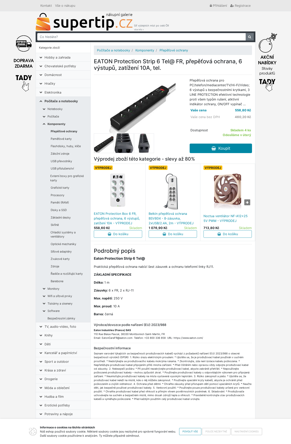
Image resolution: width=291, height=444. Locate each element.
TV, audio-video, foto (60, 327)
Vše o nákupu (65, 6)
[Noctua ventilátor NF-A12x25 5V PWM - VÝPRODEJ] (227, 191)
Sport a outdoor (57, 362)
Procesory (57, 195)
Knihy (49, 335)
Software (54, 310)
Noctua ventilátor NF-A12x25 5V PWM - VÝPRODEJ (226, 218)
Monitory (53, 288)
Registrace (242, 6)
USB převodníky (61, 161)
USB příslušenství (62, 168)
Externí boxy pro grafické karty (67, 178)
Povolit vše (190, 431)
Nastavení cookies (247, 431)
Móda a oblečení (57, 388)
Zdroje (55, 266)
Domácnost (53, 75)
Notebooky (55, 109)
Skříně (55, 224)
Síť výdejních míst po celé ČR (151, 27)
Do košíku (119, 234)
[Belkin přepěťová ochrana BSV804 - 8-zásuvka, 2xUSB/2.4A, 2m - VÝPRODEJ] (173, 191)
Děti (48, 344)
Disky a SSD (59, 210)
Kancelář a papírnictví (61, 353)
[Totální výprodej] (267, 61)
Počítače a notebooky (61, 101)
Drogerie (51, 379)
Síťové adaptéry (61, 251)
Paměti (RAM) (60, 202)
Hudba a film (54, 397)
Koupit (223, 148)
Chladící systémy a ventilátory (63, 234)
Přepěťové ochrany (64, 131)
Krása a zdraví (55, 370)
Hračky (50, 83)
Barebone (57, 281)
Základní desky (61, 217)
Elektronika (53, 92)
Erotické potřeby (57, 405)
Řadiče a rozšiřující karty (67, 273)
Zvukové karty (60, 258)
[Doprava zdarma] (24, 61)
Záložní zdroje (60, 153)
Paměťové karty (61, 138)
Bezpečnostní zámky (61, 318)
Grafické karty (60, 187)
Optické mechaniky (63, 244)
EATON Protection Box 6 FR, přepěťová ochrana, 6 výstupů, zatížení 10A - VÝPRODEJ (117, 218)
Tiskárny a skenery (60, 303)
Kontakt (46, 6)
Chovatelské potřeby (60, 66)
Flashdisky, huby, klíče (66, 146)
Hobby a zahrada (57, 57)
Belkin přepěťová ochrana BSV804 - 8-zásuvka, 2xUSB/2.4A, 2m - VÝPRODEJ (171, 218)
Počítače (53, 116)
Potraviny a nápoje (59, 414)
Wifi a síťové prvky (60, 296)
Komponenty (56, 124)
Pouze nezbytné (216, 431)
